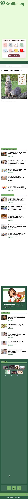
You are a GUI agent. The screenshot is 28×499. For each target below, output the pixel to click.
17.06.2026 (11, 229)
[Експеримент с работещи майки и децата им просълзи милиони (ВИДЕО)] (7, 428)
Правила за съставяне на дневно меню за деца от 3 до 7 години (13, 306)
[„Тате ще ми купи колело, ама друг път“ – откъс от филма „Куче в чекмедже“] (12, 367)
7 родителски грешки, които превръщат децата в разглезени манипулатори (17, 343)
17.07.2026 (11, 190)
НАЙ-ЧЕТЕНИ (6, 313)
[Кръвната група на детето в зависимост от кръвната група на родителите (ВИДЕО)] (7, 372)
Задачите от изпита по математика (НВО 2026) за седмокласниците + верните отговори (16, 217)
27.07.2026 (11, 181)
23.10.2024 (11, 345)
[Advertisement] (14, 21)
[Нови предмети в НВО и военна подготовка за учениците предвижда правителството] (4, 162)
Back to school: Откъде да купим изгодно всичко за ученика (17, 169)
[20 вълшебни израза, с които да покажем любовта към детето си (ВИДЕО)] (20, 372)
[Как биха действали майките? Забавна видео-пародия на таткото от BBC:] (14, 428)
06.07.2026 (11, 210)
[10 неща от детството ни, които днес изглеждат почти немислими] (4, 154)
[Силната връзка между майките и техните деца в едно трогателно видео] (20, 428)
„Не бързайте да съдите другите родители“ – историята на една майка (17, 351)
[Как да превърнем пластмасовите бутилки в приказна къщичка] (17, 367)
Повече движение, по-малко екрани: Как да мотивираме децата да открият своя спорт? (17, 187)
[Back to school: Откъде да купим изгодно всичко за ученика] (4, 170)
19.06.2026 (11, 220)
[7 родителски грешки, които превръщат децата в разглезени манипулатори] (4, 343)
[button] (26, 63)
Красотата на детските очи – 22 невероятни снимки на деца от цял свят (17, 317)
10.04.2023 (11, 328)
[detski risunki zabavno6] (14, 97)
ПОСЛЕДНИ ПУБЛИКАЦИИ (9, 149)
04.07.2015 (11, 320)
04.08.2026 (11, 172)
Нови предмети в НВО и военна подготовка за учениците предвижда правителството (16, 162)
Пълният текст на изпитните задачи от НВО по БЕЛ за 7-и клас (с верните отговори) (17, 226)
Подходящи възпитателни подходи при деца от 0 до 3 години (15, 326)
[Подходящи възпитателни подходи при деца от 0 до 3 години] (4, 326)
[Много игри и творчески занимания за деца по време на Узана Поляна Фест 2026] (4, 208)
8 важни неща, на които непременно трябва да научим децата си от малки (16, 334)
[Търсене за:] (14, 66)
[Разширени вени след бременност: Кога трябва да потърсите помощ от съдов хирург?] (4, 178)
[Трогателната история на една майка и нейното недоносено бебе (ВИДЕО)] (14, 372)
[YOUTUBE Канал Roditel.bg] (19, 488)
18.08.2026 (11, 165)
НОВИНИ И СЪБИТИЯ (8, 195)
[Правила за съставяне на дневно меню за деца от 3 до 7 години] (14, 295)
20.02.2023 (11, 354)
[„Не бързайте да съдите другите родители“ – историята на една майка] (4, 351)
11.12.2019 (11, 337)
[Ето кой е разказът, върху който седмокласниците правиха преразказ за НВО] (4, 234)
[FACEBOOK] (9, 488)
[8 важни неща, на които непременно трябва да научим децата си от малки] (4, 334)
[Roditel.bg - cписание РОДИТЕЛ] (14, 5)
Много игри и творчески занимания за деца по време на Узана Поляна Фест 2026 (17, 208)
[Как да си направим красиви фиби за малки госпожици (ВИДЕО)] (5, 367)
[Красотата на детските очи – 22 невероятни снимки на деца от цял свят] (4, 317)
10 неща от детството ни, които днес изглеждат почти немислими (17, 153)
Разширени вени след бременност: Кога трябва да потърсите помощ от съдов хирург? (16, 178)
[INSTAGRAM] (14, 488)
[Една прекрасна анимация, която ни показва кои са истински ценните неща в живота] (22, 367)
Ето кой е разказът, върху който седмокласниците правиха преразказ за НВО (17, 235)
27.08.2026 (11, 156)
